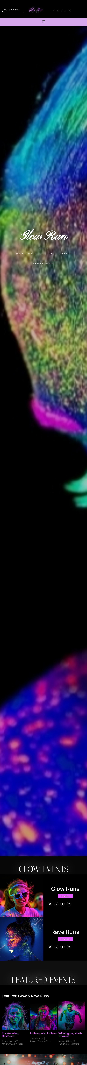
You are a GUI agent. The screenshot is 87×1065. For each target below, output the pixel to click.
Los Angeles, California (10, 1035)
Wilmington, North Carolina (70, 1035)
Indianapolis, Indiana (43, 1033)
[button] (43, 21)
